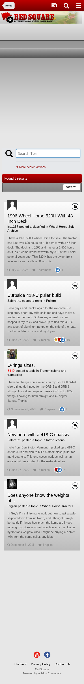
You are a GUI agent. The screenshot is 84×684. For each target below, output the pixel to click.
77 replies (43, 340)
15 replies (43, 470)
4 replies (47, 544)
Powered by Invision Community (42, 673)
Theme (19, 664)
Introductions (55, 440)
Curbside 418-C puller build (34, 295)
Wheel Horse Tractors (57, 506)
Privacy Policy (40, 664)
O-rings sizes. (21, 365)
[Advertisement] (42, 102)
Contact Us (62, 664)
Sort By (71, 187)
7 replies (49, 409)
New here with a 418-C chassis (38, 434)
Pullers (51, 300)
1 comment (43, 270)
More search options (32, 167)
